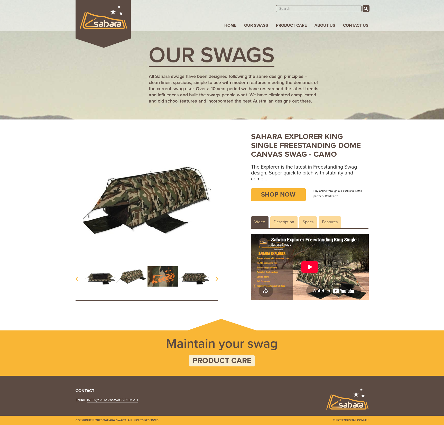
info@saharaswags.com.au (112, 400)
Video (259, 222)
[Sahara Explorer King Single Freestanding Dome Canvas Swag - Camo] (100, 276)
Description (284, 222)
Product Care (291, 25)
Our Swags (256, 25)
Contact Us (355, 25)
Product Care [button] (221, 360)
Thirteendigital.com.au (350, 420)
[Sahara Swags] (103, 24)
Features (330, 222)
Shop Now (278, 194)
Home (230, 25)
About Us (324, 25)
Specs (308, 222)
